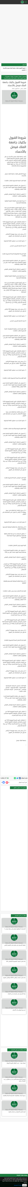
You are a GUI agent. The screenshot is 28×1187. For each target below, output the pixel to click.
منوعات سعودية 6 (9, 76)
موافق (24, 1185)
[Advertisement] (14, 18)
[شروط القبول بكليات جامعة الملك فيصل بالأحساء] (20, 778)
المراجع (23, 70)
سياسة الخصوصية (18, 1185)
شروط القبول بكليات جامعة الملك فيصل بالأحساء (14, 68)
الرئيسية (24, 76)
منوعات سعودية (18, 76)
